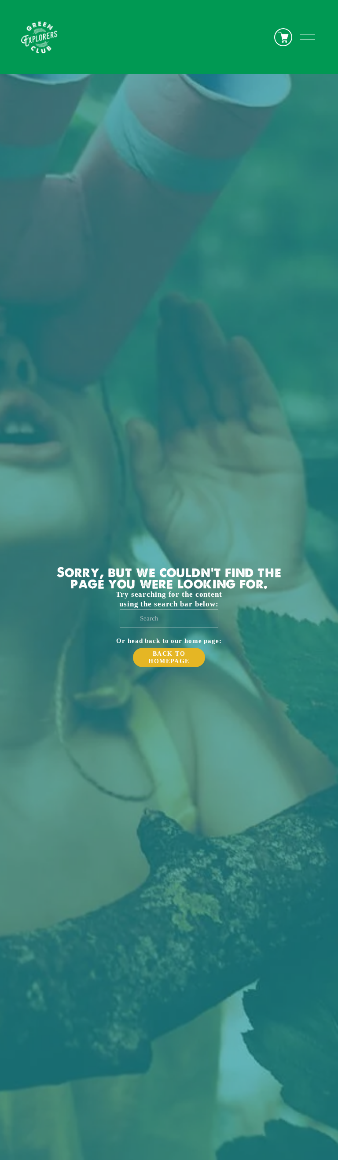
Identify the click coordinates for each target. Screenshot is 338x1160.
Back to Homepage (168, 657)
